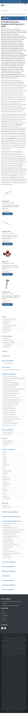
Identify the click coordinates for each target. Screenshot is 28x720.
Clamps (4, 451)
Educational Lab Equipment (9, 571)
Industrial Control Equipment (9, 386)
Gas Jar (4, 494)
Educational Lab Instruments (13, 654)
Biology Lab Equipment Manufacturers (18, 641)
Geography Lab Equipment (8, 585)
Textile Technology (7, 557)
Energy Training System (8, 406)
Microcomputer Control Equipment (10, 382)
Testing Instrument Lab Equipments (11, 397)
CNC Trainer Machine (7, 538)
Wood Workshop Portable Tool (9, 534)
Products (4, 613)
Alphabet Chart (6, 331)
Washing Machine (7, 555)
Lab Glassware (6, 356)
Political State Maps (7, 329)
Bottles (4, 460)
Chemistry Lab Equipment (16, 14)
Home (2, 14)
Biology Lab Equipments (8, 432)
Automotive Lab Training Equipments (11, 401)
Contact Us (4, 620)
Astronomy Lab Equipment (9, 562)
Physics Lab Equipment (8, 360)
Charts (4, 316)
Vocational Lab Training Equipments (11, 516)
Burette (4, 466)
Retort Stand (6, 477)
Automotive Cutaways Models (9, 395)
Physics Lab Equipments (8, 362)
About (24, 1)
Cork (4, 468)
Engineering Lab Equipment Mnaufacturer (14, 646)
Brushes (5, 481)
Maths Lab (4, 438)
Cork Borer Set (6, 292)
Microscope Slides (7, 507)
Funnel (4, 492)
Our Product (7, 14)
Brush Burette (5, 201)
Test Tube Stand (6, 498)
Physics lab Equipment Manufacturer (11, 642)
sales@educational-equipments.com (11, 605)
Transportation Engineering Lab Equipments (12, 399)
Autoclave (4, 351)
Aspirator (5, 458)
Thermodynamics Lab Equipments (10, 423)
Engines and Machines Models (9, 408)
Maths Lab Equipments (8, 440)
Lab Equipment (6, 575)
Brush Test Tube (6, 231)
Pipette (4, 454)
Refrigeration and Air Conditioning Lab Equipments (14, 389)
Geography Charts (7, 327)
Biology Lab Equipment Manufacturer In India (11, 639)
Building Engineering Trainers (9, 412)
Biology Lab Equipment (8, 429)
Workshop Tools (6, 525)
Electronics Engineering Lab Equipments (12, 369)
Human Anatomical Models (9, 342)
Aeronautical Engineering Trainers (10, 416)
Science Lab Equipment (8, 580)
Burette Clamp (6, 483)
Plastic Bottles (6, 464)
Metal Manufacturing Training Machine (11, 553)
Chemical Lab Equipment (8, 566)
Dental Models (6, 338)
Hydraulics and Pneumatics (9, 551)
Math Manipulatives (7, 443)
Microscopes (6, 505)
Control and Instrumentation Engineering (12, 419)
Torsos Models (6, 347)
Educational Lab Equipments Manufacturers (17, 648)
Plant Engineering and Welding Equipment (12, 532)
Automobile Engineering (8, 542)
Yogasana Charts (7, 321)
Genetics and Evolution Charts (9, 325)
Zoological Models (7, 434)
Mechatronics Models (8, 421)
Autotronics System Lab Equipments (11, 393)
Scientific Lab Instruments (11, 652)
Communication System (8, 380)
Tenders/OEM (5, 615)
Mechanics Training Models (9, 410)
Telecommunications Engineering (10, 404)
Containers (5, 486)
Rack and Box (6, 490)
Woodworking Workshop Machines (10, 536)
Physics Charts (6, 323)
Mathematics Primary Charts (9, 319)
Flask (4, 475)
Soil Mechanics (6, 549)
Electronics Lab (6, 367)
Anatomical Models (7, 336)
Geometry (5, 445)
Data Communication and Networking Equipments (14, 378)
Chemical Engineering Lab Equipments (11, 384)
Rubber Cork (5, 261)
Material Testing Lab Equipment (10, 512)
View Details (7, 213)
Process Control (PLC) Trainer (9, 414)
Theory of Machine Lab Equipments (11, 544)
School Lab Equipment (7, 589)
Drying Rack (5, 473)
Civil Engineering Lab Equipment (10, 376)
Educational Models (7, 345)
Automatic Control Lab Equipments (10, 391)
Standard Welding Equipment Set (10, 527)
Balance (5, 456)
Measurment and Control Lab (9, 425)
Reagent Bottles (6, 479)
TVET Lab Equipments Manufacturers (11, 521)
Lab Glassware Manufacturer (14, 651)
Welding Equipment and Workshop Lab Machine (13, 529)
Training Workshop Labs (8, 540)
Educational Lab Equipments (7, 649)
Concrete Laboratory (7, 547)
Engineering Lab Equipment (9, 374)
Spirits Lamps (6, 496)
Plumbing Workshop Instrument (10, 523)
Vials (4, 488)
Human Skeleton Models (8, 340)
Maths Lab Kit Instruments (18, 649)
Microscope (5, 503)
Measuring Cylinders (7, 471)
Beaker (4, 462)
